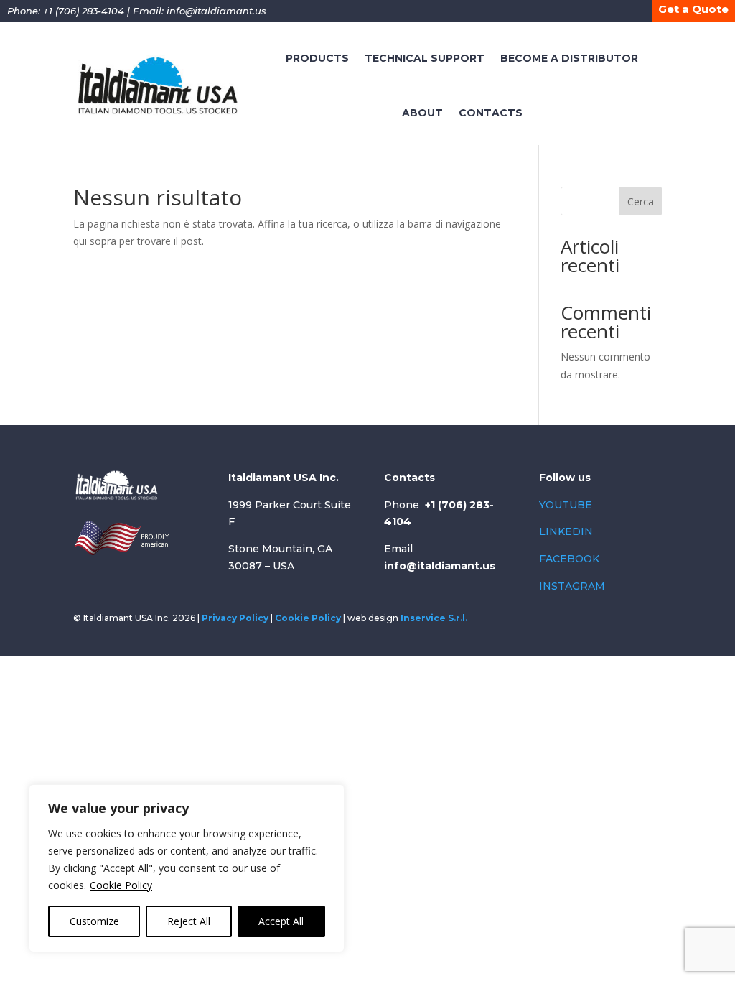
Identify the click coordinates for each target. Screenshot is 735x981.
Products (317, 58)
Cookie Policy (121, 885)
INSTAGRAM (572, 586)
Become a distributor (569, 58)
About (422, 112)
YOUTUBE (565, 504)
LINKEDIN (566, 531)
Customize (94, 921)
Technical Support (424, 58)
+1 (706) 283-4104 (83, 11)
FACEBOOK (569, 558)
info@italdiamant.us (216, 11)
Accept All (281, 921)
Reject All (188, 921)
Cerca (640, 201)
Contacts (491, 112)
